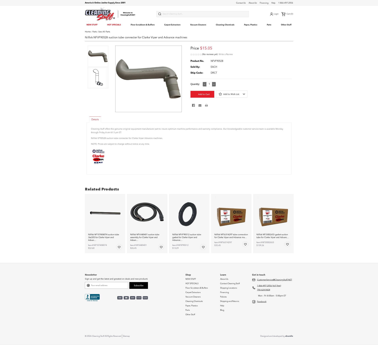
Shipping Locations (228, 288)
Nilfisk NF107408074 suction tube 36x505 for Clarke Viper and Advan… (103, 237)
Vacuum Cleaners (198, 25)
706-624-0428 (263, 290)
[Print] (206, 105)
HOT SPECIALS (114, 25)
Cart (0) (290, 14)
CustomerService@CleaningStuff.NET (274, 280)
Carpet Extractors (172, 25)
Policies (223, 297)
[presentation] (98, 56)
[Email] (200, 105)
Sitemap (126, 336)
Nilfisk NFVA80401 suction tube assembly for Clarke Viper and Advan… (144, 237)
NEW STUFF (92, 25)
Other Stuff (286, 25)
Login (276, 14)
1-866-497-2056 (285, 3)
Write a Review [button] (226, 54)
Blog (222, 310)
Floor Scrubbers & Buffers (143, 25)
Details (95, 119)
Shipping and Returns (229, 301)
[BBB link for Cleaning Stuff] (92, 298)
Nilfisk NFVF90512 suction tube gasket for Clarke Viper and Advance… (186, 237)
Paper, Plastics (250, 25)
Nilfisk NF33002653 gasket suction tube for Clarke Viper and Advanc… (272, 236)
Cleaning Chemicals (225, 25)
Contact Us (241, 3)
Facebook (261, 302)
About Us (253, 3)
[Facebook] (193, 105)
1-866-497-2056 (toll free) (269, 286)
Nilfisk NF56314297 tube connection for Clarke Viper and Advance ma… (231, 236)
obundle (289, 336)
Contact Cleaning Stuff (230, 284)
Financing (264, 3)
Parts (269, 25)
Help (273, 3)
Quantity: (195, 84)
